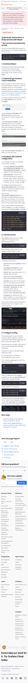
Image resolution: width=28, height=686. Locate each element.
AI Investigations (6, 545)
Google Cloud (5, 567)
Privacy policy (20, 486)
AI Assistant (4, 506)
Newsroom (18, 592)
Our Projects (18, 559)
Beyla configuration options (11, 421)
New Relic (4, 577)
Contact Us (18, 597)
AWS (2, 564)
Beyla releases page (13, 69)
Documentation (5, 28)
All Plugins (4, 562)
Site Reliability (19, 523)
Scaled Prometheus (20, 516)
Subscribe (21, 482)
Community (4, 589)
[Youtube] (20, 678)
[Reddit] (25, 678)
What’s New (4, 548)
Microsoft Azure (5, 569)
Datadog (3, 574)
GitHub (17, 562)
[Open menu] (25, 4)
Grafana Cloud (15, 656)
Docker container (8, 425)
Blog (2, 587)
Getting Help (18, 599)
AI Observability (19, 496)
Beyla (11, 28)
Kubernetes (4, 572)
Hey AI (17, 606)
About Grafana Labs (20, 584)
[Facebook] (2, 678)
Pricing (3, 499)
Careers (17, 587)
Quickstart (17, 28)
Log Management (20, 525)
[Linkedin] (11, 678)
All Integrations (5, 559)
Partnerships (18, 589)
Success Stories (19, 594)
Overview (3, 496)
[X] (7, 678)
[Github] (16, 678)
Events (3, 592)
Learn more (22, 1)
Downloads (18, 564)
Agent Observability (6, 508)
